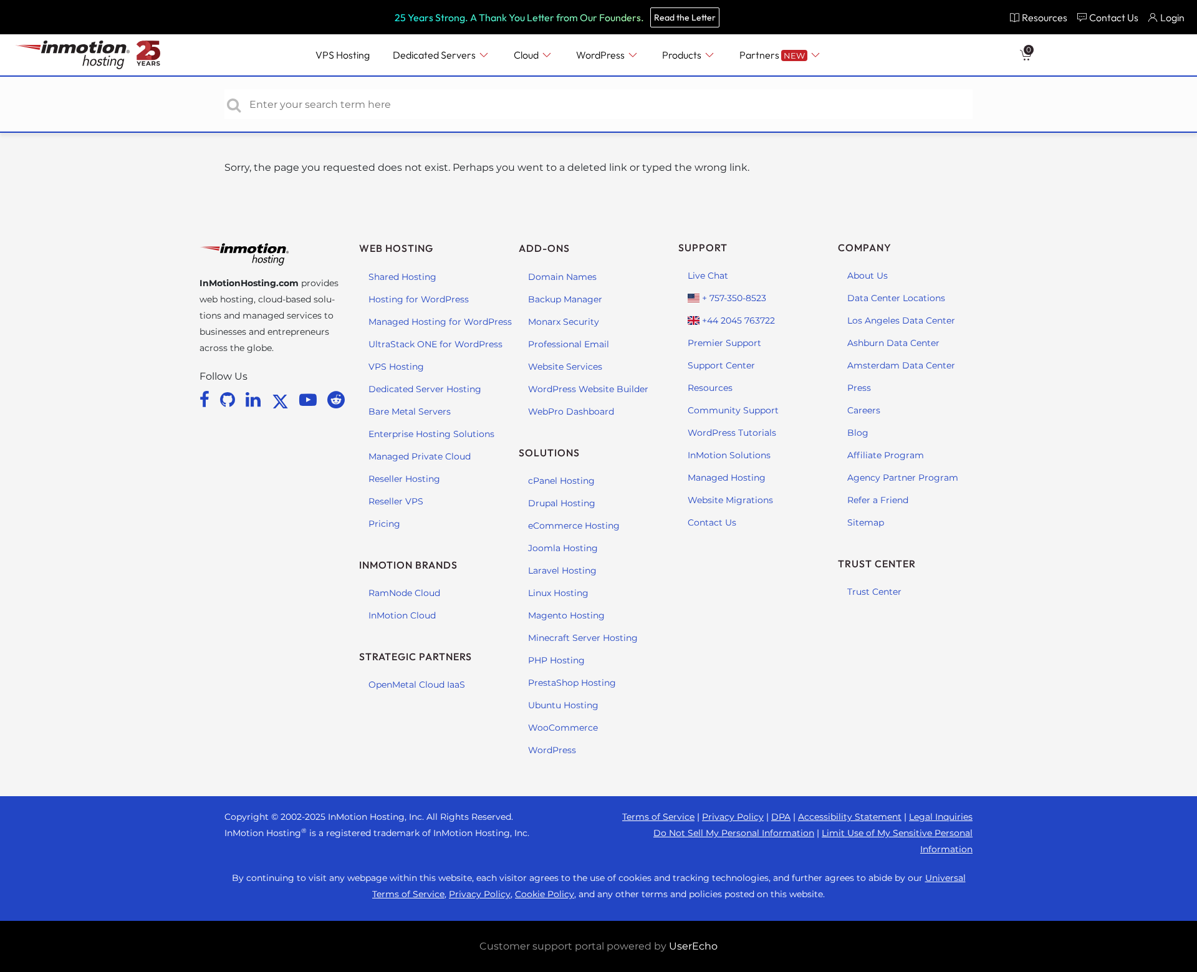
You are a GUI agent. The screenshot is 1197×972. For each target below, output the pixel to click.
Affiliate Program (885, 455)
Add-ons (544, 248)
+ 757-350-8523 (732, 298)
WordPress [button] (601, 55)
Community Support (733, 410)
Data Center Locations (896, 298)
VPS (342, 55)
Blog (857, 432)
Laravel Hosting (562, 570)
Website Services (565, 366)
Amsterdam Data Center (901, 365)
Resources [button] (1044, 17)
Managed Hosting (727, 477)
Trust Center (874, 591)
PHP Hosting (556, 660)
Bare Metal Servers (409, 411)
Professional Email (568, 344)
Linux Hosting (558, 593)
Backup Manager (565, 299)
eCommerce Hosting (574, 525)
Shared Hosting (402, 276)
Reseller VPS (395, 501)
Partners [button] (772, 55)
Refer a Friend (877, 500)
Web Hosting (396, 248)
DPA (781, 816)
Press (859, 387)
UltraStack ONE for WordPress (435, 344)
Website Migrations (730, 500)
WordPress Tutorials (732, 432)
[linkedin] (255, 399)
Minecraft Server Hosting (583, 637)
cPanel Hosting (561, 480)
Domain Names (562, 276)
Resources (710, 387)
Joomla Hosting (563, 548)
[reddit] (336, 399)
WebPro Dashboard (571, 411)
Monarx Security (563, 321)
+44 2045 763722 (737, 320)
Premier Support (724, 343)
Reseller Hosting (404, 478)
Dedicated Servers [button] (435, 55)
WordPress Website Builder (588, 389)
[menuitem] (1038, 17)
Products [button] (682, 55)
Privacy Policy (733, 816)
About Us (867, 275)
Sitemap (865, 522)
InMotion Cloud (402, 615)
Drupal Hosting (561, 503)
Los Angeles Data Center (901, 320)
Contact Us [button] (1113, 17)
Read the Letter (685, 17)
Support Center (721, 365)
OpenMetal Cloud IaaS (416, 684)
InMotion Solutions (729, 455)
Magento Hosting (566, 615)
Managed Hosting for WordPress (440, 321)
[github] (229, 399)
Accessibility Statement (849, 816)
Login (1172, 17)
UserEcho (693, 946)
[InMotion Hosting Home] (71, 55)
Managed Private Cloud (419, 456)
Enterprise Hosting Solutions (431, 434)
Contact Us (712, 522)
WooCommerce (563, 727)
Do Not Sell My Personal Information (733, 833)
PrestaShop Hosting (572, 682)
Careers (863, 410)
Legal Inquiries (941, 816)
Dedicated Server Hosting (424, 389)
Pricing (384, 523)
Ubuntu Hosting (563, 705)
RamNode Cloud (404, 593)
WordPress (552, 750)
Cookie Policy (544, 894)
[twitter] (282, 399)
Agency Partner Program (902, 477)
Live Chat (708, 275)
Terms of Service (658, 816)
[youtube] (310, 399)
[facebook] (207, 399)
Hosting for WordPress (418, 299)
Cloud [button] (527, 55)
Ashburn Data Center (893, 343)
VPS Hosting (396, 366)
